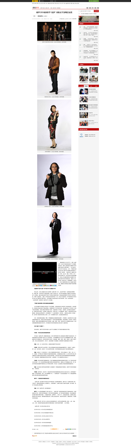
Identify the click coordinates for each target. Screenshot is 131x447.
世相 (56, 3)
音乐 (93, 7)
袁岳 (84, 26)
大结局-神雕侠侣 (92, 97)
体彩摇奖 (72, 433)
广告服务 (56, 441)
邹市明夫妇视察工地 (83, 82)
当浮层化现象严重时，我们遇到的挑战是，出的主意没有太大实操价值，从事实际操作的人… (90, 28)
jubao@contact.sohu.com (70, 444)
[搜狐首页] (35, 1)
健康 (67, 3)
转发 (95, 30)
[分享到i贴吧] (50, 285)
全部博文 (90, 441)
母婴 (71, 3)
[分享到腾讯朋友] (45, 285)
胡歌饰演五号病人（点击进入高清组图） (52, 96)
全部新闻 (86, 441)
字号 (71, 18)
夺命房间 (90, 13)
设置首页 (40, 441)
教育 (69, 3)
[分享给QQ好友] (67, 429)
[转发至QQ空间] (39, 285)
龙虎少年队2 (91, 120)
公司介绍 (79, 441)
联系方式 (64, 441)
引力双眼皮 (94, 13)
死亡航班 (82, 13)
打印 (67, 18)
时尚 (65, 3)
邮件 (55, 1)
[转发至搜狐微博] (36, 285)
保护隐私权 (69, 441)
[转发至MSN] (48, 285)
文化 (40, 3)
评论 (97, 30)
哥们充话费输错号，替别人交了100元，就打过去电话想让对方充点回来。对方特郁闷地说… (90, 51)
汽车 (60, 3)
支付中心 (49, 441)
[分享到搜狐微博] (66, 429)
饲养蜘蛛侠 (87, 13)
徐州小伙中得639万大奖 (64, 433)
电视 (90, 7)
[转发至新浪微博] (37, 285)
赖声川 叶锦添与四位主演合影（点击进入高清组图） (51, 42)
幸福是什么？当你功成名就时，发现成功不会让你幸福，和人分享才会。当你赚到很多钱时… (90, 45)
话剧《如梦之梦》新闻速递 (55, 7)
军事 (37, 3)
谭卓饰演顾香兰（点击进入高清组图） (52, 151)
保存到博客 (74, 18)
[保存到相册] (64, 42)
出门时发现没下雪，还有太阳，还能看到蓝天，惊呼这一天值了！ (90, 57)
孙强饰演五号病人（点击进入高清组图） (52, 206)
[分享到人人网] (69, 429)
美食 (76, 3)
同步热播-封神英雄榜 (93, 105)
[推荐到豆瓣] (51, 285)
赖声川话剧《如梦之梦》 (45, 7)
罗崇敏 (85, 38)
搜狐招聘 (53, 441)
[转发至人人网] (40, 285)
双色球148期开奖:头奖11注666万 (52, 433)
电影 (87, 7)
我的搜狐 (51, 1)
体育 (44, 3)
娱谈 (51, 3)
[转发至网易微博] (46, 285)
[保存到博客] (74, 429)
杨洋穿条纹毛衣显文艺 (94, 82)
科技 (58, 3)
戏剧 (95, 7)
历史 (42, 3)
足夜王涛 (85, 32)
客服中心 (60, 441)
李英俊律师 (86, 50)
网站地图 (83, 441)
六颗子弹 (91, 112)
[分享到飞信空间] (53, 285)
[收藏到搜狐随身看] (70, 429)
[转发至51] (55, 285)
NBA (47, 3)
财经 (53, 3)
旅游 (74, 3)
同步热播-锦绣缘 (92, 89)
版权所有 (77, 443)
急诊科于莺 (86, 56)
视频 (49, 3)
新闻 (35, 3)
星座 (78, 3)
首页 (33, 3)
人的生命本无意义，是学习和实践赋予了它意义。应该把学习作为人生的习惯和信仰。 (90, 40)
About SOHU (74, 441)
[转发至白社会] (49, 285)
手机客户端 (62, 18)
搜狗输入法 (45, 441)
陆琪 (84, 44)
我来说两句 (42, 16)
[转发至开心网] (44, 285)
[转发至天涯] (54, 285)
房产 (62, 3)
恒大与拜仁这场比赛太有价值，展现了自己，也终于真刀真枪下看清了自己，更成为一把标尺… (90, 34)
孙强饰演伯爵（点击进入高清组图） (51, 258)
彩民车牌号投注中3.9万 (39, 433)
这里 (44, 273)
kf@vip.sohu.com (92, 136)
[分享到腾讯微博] (41, 285)
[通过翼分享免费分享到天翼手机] (42, 285)
